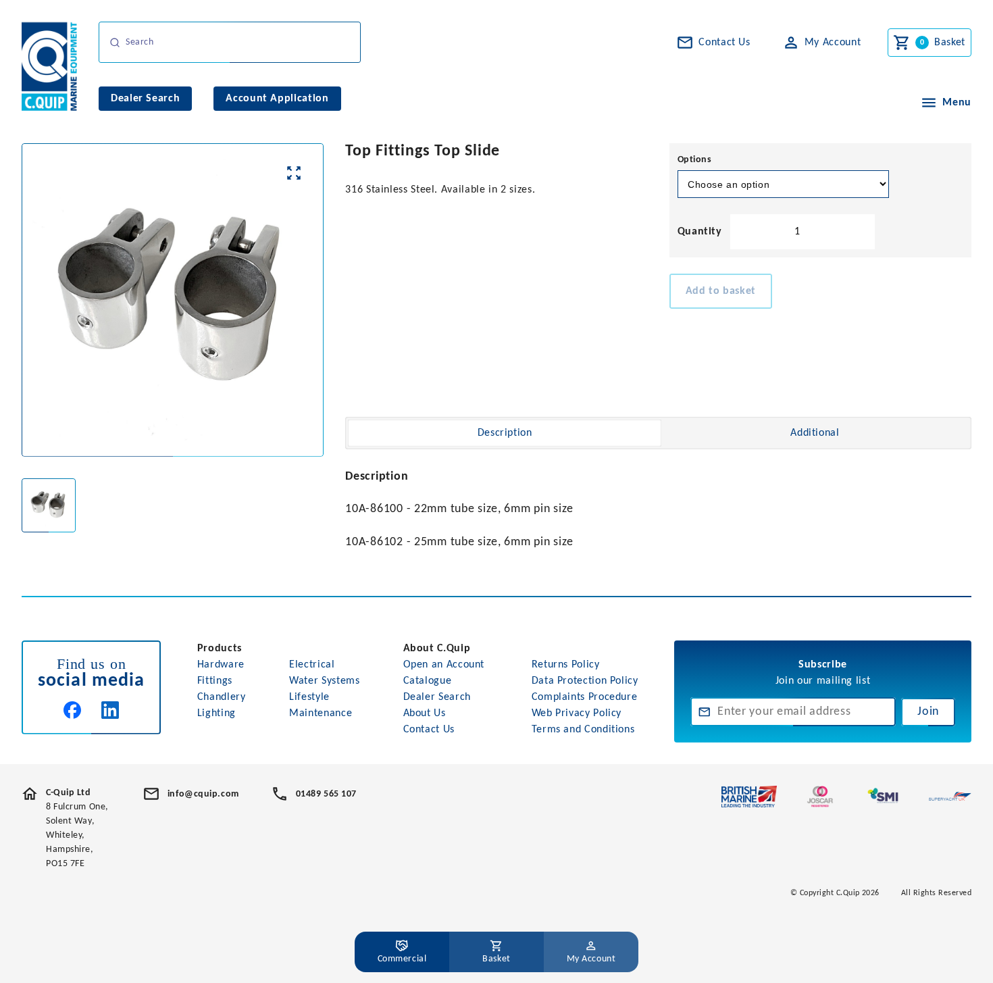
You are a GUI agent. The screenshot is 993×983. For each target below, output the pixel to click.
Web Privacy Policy (577, 713)
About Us (424, 713)
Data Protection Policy (585, 681)
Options (695, 160)
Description (505, 433)
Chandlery (221, 697)
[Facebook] (72, 710)
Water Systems (324, 681)
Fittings (214, 681)
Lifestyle (309, 697)
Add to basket (721, 291)
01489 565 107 (326, 794)
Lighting (216, 713)
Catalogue (427, 681)
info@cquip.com (203, 794)
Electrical (311, 664)
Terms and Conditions (583, 729)
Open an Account (444, 664)
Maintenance (320, 713)
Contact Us (429, 729)
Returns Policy (566, 664)
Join (928, 711)
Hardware (221, 664)
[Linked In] (110, 710)
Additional (814, 433)
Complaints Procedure (585, 697)
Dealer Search (437, 697)
